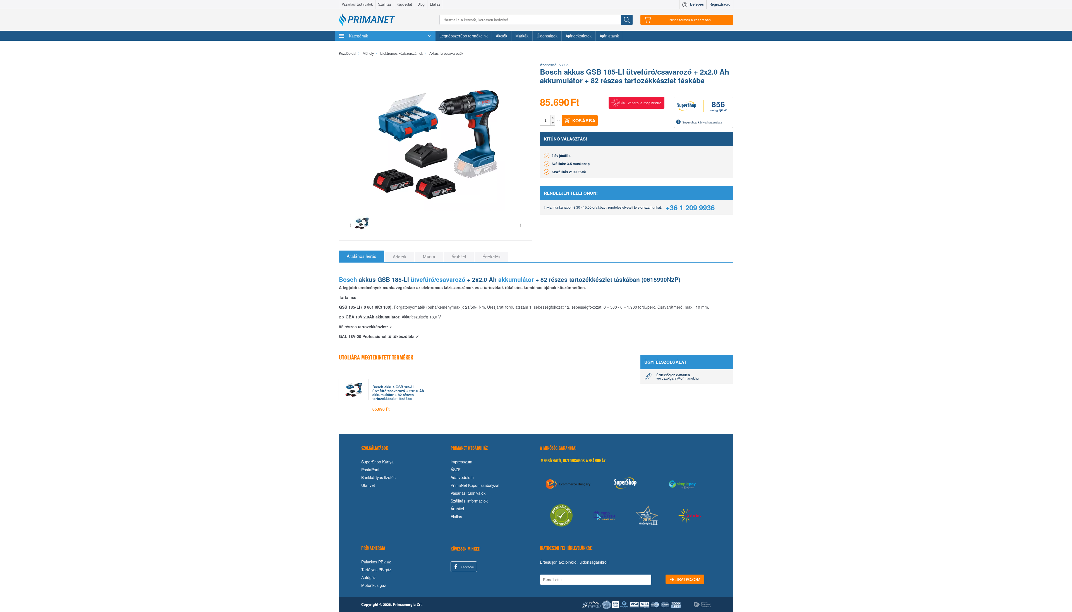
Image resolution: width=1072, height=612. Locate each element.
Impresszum (461, 462)
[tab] (361, 256)
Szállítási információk (469, 501)
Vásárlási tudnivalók (357, 4)
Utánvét (368, 485)
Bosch (348, 279)
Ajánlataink (609, 36)
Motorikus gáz (373, 585)
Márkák (521, 36)
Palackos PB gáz (376, 562)
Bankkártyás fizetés (378, 477)
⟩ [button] (520, 225)
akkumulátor (516, 279)
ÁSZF (456, 469)
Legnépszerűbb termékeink (463, 36)
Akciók (501, 36)
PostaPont (370, 469)
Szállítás (384, 4)
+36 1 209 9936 (690, 207)
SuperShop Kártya (377, 462)
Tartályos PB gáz (376, 569)
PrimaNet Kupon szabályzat (475, 485)
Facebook (467, 567)
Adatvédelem (462, 477)
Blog (421, 4)
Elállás (435, 4)
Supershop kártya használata (702, 122)
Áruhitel (457, 508)
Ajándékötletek (579, 36)
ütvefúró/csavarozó (438, 279)
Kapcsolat (404, 4)
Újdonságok (547, 36)
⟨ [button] (351, 225)
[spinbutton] (545, 120)
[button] (553, 117)
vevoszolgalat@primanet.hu (677, 378)
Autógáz (368, 577)
